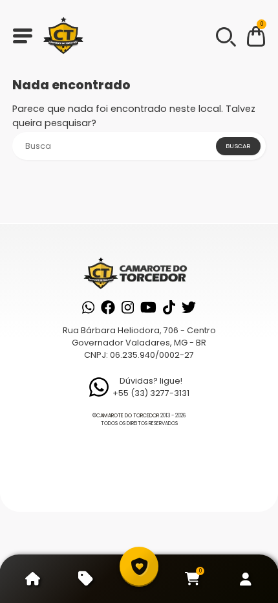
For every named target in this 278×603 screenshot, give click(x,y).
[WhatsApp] (88, 307)
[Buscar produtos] (225, 35)
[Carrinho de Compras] (256, 38)
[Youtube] (148, 307)
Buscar (238, 146)
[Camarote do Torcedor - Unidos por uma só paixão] (63, 35)
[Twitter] (189, 307)
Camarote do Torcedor (127, 415)
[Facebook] (108, 307)
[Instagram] (128, 307)
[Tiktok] (169, 307)
